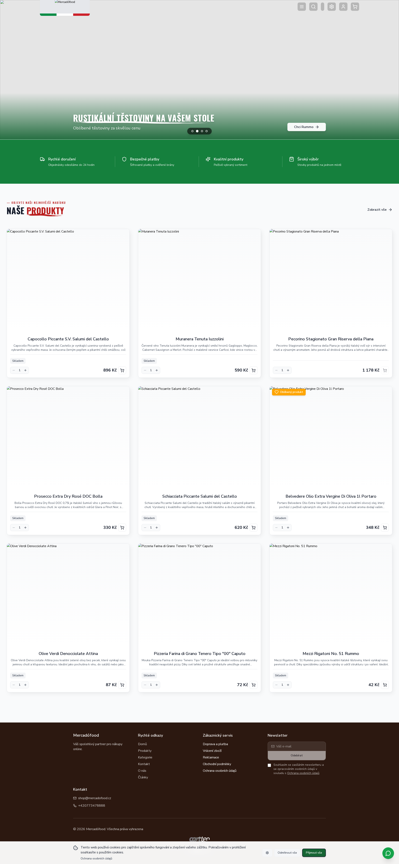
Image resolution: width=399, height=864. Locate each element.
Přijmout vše (314, 853)
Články (143, 777)
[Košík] (355, 6)
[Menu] (302, 6)
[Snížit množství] (13, 370)
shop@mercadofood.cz (94, 798)
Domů (142, 744)
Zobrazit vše (377, 209)
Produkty (144, 750)
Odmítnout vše (287, 853)
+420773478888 (91, 805)
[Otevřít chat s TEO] (388, 853)
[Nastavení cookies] (267, 853)
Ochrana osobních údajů (219, 770)
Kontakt (144, 764)
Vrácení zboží (212, 750)
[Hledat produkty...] (313, 6)
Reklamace (211, 757)
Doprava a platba (215, 744)
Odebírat (297, 755)
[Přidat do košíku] (122, 370)
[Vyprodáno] (385, 370)
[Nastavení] (332, 6)
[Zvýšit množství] (25, 370)
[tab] (192, 131)
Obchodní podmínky (217, 764)
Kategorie (145, 757)
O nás (142, 770)
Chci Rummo (303, 127)
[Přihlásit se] (343, 6)
